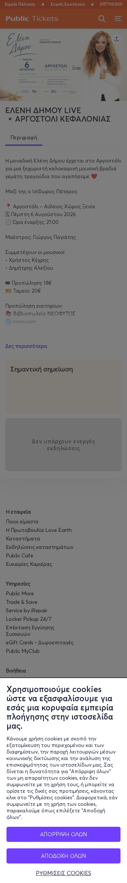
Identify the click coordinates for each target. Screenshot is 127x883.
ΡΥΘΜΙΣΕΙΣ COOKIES (63, 873)
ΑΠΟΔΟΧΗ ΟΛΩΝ (63, 855)
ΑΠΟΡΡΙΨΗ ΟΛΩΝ (63, 834)
